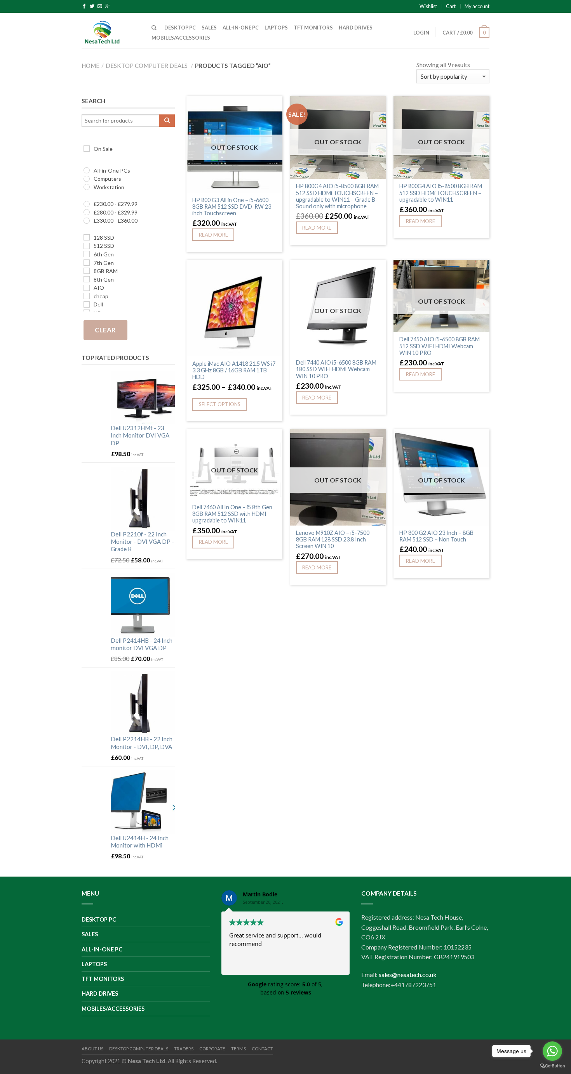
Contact (262, 1048)
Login (421, 32)
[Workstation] (87, 187)
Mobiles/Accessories (180, 38)
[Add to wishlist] (273, 105)
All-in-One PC (241, 27)
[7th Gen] (87, 262)
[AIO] (87, 288)
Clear (105, 330)
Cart (451, 6)
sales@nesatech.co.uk (408, 974)
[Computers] (87, 179)
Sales (209, 27)
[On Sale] (87, 148)
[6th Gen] (87, 254)
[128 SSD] (87, 237)
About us (92, 1048)
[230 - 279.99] (87, 204)
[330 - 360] (87, 221)
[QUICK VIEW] (234, 308)
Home (90, 65)
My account (477, 6)
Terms (238, 1048)
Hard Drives (356, 27)
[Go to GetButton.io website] (552, 1066)
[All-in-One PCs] (87, 170)
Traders (183, 1048)
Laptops (276, 27)
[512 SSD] (87, 246)
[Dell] (87, 304)
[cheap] (87, 296)
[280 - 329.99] (87, 212)
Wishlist (428, 6)
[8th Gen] (87, 279)
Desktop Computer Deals (147, 65)
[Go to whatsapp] (552, 1051)
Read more (213, 235)
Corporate (212, 1048)
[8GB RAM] (87, 271)
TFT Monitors (313, 27)
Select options (219, 404)
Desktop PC (180, 27)
